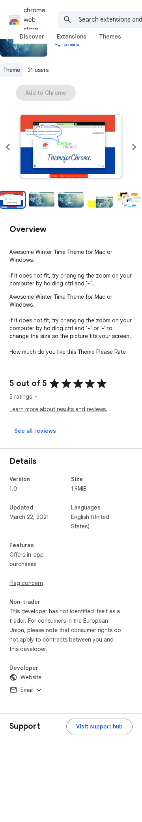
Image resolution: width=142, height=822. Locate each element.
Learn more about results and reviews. (58, 409)
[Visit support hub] (99, 726)
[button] (71, 147)
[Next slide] (134, 147)
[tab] (31, 36)
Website (31, 677)
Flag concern (26, 583)
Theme (11, 70)
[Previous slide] (8, 147)
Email (27, 689)
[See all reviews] (35, 430)
